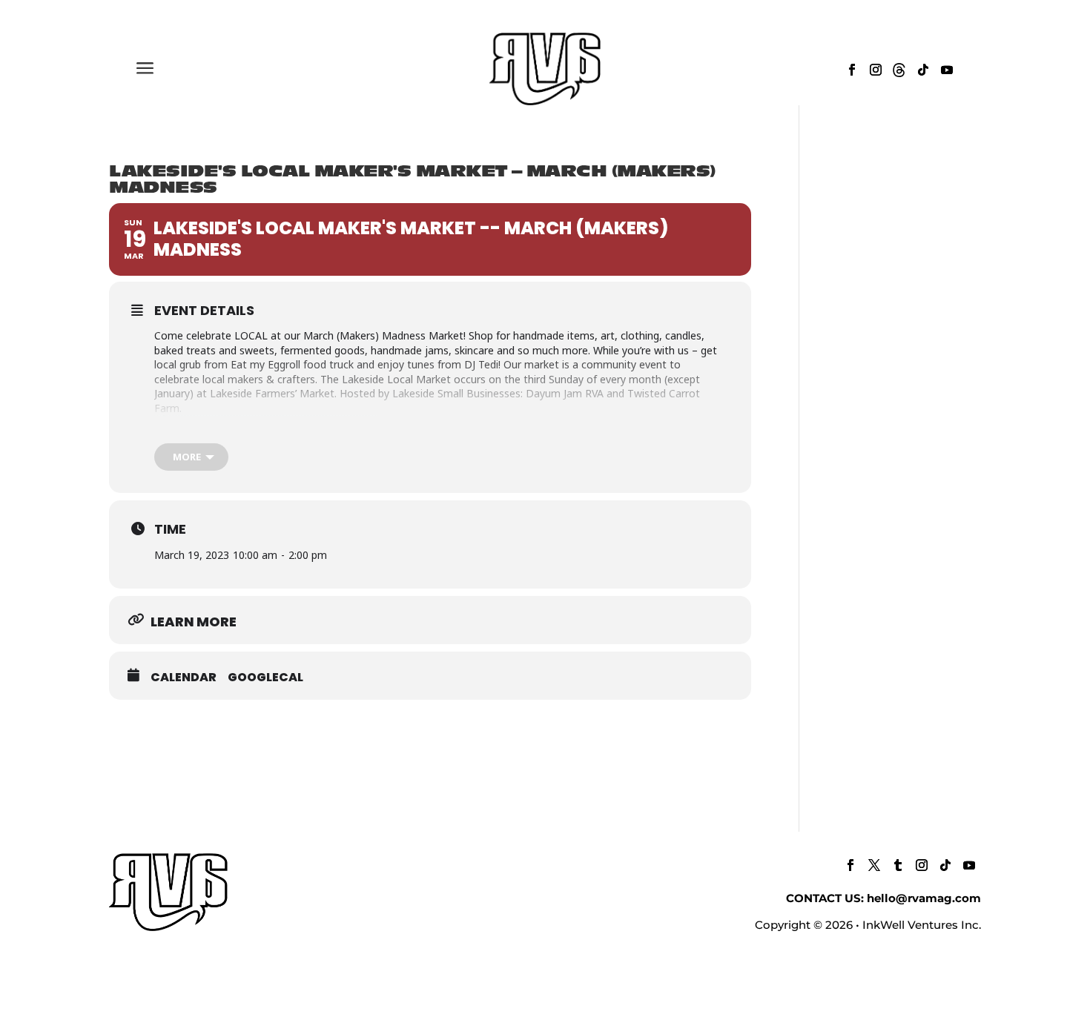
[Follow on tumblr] (898, 865)
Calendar (184, 677)
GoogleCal (265, 677)
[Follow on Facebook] (852, 70)
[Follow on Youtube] (947, 70)
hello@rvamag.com (924, 898)
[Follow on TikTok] (923, 70)
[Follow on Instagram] (876, 70)
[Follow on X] (874, 865)
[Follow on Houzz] (899, 70)
